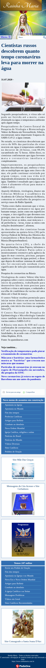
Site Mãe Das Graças (23, 459)
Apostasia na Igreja (13, 405)
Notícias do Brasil (13, 436)
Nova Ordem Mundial (15, 428)
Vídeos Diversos (12, 444)
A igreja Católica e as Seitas (17, 591)
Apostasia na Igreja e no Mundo (19, 575)
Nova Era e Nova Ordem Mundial (20, 579)
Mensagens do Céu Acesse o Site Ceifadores (23, 487)
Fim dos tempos (12, 412)
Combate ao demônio (14, 424)
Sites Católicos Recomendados (18, 603)
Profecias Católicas (13, 416)
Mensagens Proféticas (14, 595)
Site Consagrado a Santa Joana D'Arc (23, 641)
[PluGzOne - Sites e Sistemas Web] (23, 666)
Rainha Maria (21, 6)
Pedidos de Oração (13, 451)
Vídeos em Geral (12, 599)
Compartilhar (30, 392)
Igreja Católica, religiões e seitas (19, 432)
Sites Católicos (11, 448)
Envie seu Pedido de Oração (17, 568)
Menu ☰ (6, 37)
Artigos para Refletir (14, 420)
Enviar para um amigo (13, 392)
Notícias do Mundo (13, 440)
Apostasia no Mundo (14, 409)
